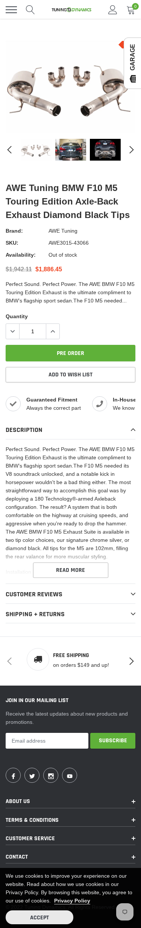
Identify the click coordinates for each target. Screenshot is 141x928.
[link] (36, 150)
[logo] (71, 9)
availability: (21, 255)
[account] (112, 10)
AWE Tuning (63, 231)
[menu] (11, 9)
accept (39, 918)
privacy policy (72, 901)
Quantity (17, 316)
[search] (30, 9)
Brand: (14, 231)
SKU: (12, 243)
